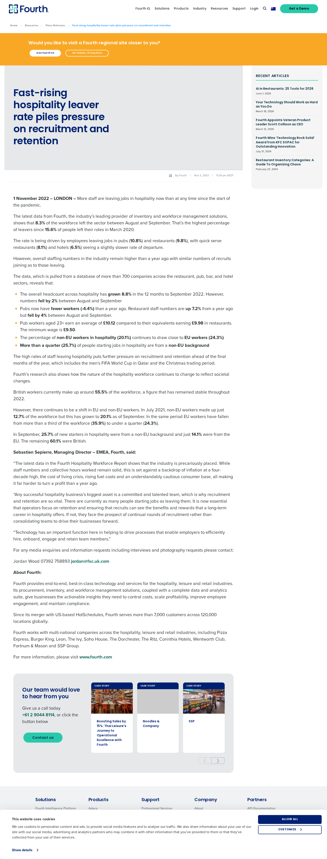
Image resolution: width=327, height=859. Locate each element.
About (198, 808)
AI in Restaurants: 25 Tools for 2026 (284, 91)
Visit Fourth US (45, 53)
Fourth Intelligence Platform (55, 808)
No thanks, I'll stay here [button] (87, 53)
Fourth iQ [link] (142, 8)
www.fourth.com (95, 657)
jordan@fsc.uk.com (90, 561)
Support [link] (239, 8)
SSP (192, 721)
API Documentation (261, 808)
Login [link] (254, 8)
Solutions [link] (162, 8)
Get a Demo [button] (299, 8)
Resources (31, 25)
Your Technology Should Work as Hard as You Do (287, 107)
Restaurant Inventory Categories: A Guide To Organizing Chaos (285, 165)
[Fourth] (29, 9)
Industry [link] (199, 8)
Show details (22, 850)
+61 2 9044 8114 (38, 714)
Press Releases (55, 25)
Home (14, 25)
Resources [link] (219, 8)
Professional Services (156, 808)
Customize (287, 829)
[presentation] (204, 760)
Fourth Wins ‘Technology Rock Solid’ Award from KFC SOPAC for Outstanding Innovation (285, 144)
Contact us (43, 738)
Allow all (290, 819)
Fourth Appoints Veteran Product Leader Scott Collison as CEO (283, 124)
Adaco (93, 808)
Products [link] (181, 8)
